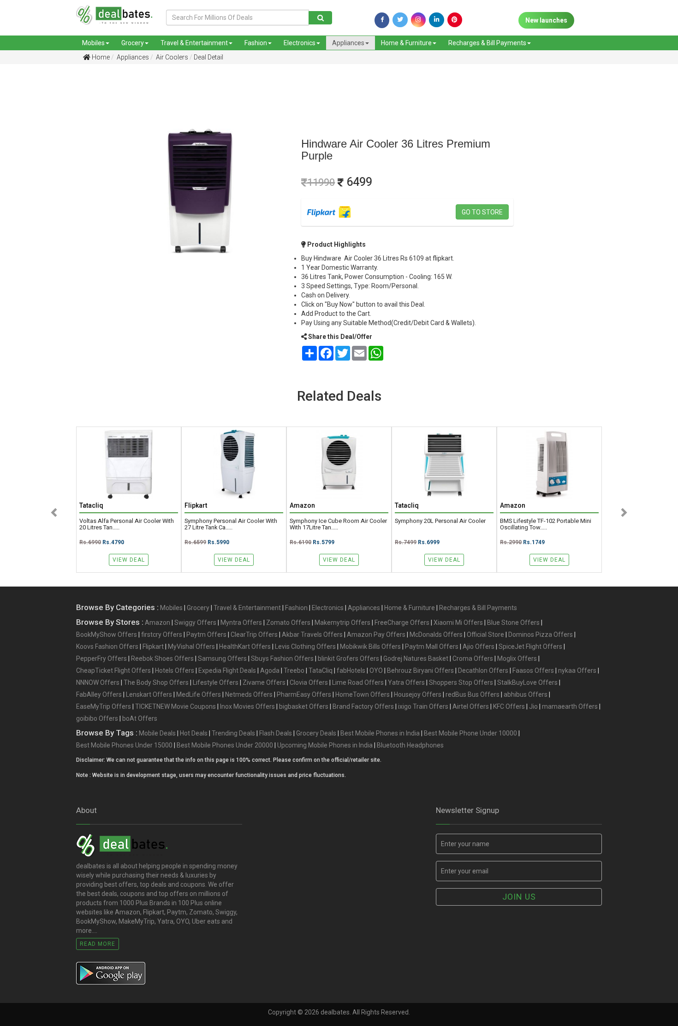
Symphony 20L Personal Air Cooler (440, 521)
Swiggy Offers (195, 622)
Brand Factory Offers (363, 706)
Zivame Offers (264, 682)
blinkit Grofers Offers (348, 658)
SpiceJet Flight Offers (530, 646)
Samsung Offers (222, 658)
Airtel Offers (470, 706)
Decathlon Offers (483, 670)
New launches (546, 20)
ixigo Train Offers (423, 706)
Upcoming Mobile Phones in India (325, 745)
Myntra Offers (241, 622)
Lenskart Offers (149, 694)
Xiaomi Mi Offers (458, 622)
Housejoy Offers (417, 694)
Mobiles (93, 43)
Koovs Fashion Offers (107, 646)
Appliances (348, 43)
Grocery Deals (316, 733)
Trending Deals (233, 733)
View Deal (129, 560)
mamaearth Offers (570, 706)
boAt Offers (139, 718)
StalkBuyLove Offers (527, 682)
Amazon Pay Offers (376, 634)
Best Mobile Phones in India (380, 733)
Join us (519, 896)
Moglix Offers (517, 658)
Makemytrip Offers (342, 622)
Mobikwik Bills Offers (370, 646)
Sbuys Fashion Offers (282, 658)
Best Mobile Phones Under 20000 (225, 745)
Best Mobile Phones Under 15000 (124, 745)
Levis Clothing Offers (305, 646)
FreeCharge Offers (402, 622)
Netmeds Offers (249, 694)
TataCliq (321, 670)
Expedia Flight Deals (227, 670)
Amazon (157, 622)
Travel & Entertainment (194, 43)
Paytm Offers (206, 634)
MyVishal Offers (191, 646)
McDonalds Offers (436, 634)
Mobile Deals (157, 733)
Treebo (294, 670)
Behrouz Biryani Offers (420, 670)
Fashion (255, 43)
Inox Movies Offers (247, 706)
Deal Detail (208, 57)
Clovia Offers (309, 682)
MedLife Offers (198, 694)
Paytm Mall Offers (431, 646)
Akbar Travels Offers (312, 634)
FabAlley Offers (99, 694)
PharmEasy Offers (304, 694)
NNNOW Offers (97, 682)
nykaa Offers (577, 670)
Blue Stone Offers (513, 622)
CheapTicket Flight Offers (113, 670)
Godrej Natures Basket (415, 658)
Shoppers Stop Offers (461, 682)
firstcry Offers (161, 634)
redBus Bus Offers (473, 694)
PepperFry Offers (101, 658)
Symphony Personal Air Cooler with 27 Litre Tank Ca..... (230, 524)
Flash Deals (275, 733)
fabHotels (351, 670)
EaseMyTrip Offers (103, 706)
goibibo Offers (97, 718)
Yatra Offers (406, 682)
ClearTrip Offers (254, 634)
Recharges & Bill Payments (487, 43)
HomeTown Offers (362, 694)
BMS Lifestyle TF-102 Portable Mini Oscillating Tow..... (545, 524)
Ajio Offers (478, 646)
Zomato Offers (288, 622)
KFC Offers (509, 706)
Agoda (270, 670)
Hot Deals (194, 733)
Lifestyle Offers (215, 682)
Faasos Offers (533, 670)
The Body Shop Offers (156, 682)
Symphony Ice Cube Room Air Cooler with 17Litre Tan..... (338, 524)
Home (100, 57)
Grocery (132, 43)
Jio (533, 706)
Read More (97, 944)
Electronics (299, 43)
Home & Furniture (406, 43)
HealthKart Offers (245, 646)
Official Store (485, 634)
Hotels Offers (174, 670)
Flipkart (153, 646)
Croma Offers (472, 658)
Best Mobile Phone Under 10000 (470, 733)
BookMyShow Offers (106, 634)
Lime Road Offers (358, 682)
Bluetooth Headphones (410, 745)
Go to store (482, 212)
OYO (376, 670)
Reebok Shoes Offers (162, 658)
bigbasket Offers (303, 706)
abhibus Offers (525, 694)
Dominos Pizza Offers (540, 634)
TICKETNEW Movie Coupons (175, 706)
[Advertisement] (49, 216)
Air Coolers (171, 57)
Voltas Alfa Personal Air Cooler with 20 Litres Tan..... (126, 524)
